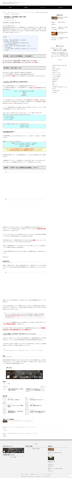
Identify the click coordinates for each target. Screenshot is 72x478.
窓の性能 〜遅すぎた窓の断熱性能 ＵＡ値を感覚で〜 (15, 40)
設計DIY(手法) (54, 70)
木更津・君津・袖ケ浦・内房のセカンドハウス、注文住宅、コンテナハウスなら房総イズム (36, 476)
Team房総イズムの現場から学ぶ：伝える (59, 86)
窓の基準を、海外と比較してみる (11, 41)
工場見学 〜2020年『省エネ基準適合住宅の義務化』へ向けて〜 (17, 45)
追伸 (7, 50)
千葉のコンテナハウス (56, 72)
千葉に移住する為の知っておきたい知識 (59, 65)
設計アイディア (55, 85)
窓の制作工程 (9, 47)
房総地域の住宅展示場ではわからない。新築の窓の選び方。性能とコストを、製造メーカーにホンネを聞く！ (24, 350)
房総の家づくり (55, 81)
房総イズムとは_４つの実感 (60, 50)
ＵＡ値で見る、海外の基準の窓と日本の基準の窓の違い (17, 42)
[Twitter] (58, 59)
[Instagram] (59, 59)
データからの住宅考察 (56, 76)
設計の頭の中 (54, 92)
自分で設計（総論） (55, 77)
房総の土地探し (55, 79)
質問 (53, 83)
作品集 (53, 67)
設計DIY (53, 88)
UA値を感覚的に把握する (12, 44)
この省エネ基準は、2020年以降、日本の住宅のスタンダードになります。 (22, 48)
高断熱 (9, 383)
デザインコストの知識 (56, 74)
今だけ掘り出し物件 (55, 90)
